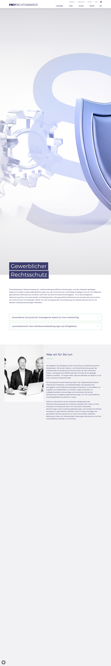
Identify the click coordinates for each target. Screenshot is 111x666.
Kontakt (90, 1)
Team (71, 6)
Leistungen (59, 6)
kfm (101, 6)
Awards (91, 6)
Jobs (96, 1)
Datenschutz (81, 1)
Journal (81, 6)
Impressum (72, 1)
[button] (3, 662)
